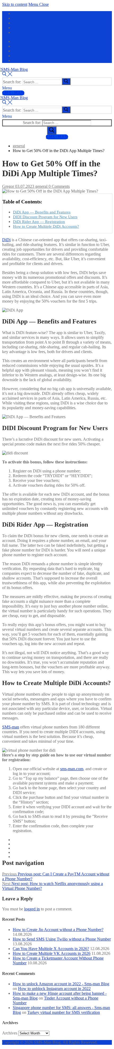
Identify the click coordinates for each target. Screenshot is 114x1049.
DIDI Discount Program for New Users (45, 217)
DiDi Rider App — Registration (39, 221)
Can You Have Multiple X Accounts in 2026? (51, 948)
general (40, 186)
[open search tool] (7, 74)
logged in (32, 909)
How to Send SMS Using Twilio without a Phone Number (62, 939)
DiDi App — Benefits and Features (42, 212)
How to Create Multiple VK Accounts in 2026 (51, 953)
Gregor (8, 186)
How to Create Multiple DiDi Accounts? (46, 226)
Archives (9, 1033)
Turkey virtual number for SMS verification (63, 1012)
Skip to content (14, 4)
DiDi (6, 240)
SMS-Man (13, 92)
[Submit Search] (51, 130)
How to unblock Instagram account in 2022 (54, 988)
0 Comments (58, 186)
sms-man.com (71, 769)
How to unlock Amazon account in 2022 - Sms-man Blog (61, 984)
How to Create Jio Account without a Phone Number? (58, 929)
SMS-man (10, 727)
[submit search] (66, 81)
